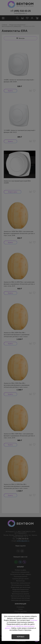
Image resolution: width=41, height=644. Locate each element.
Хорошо (20, 637)
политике (33, 620)
